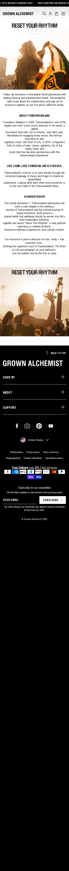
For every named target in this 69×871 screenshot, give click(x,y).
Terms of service (51, 452)
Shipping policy (13, 458)
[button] (44, 14)
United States (35, 439)
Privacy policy (33, 452)
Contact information (33, 458)
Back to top (58, 353)
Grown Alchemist (33, 519)
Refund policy (16, 452)
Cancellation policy (54, 458)
